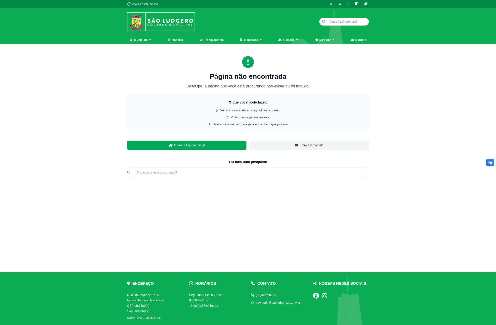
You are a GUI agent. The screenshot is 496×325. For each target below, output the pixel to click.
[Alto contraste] (356, 3)
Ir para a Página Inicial (189, 145)
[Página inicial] (161, 21)
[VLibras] (365, 3)
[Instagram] (324, 295)
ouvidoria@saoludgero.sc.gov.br (278, 302)
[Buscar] (324, 22)
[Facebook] (316, 295)
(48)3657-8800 (266, 295)
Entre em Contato (312, 145)
